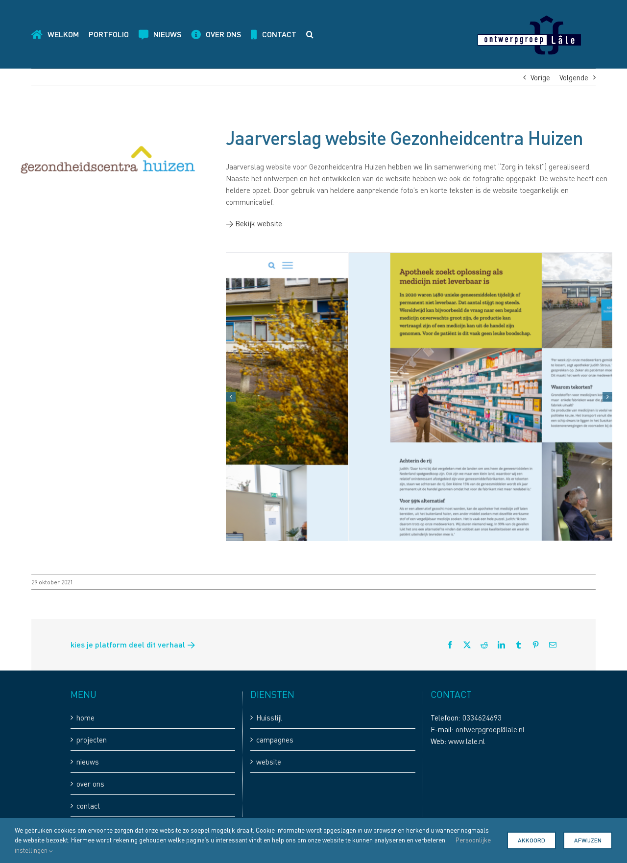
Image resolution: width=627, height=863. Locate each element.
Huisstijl (269, 717)
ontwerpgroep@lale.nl (490, 729)
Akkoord (531, 840)
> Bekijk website (254, 223)
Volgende (573, 77)
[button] (310, 34)
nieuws (87, 761)
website (268, 761)
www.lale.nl (466, 741)
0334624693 (482, 717)
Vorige (540, 77)
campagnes (274, 739)
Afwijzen (588, 840)
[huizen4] (419, 396)
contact (88, 805)
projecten (91, 739)
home (85, 717)
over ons (90, 783)
